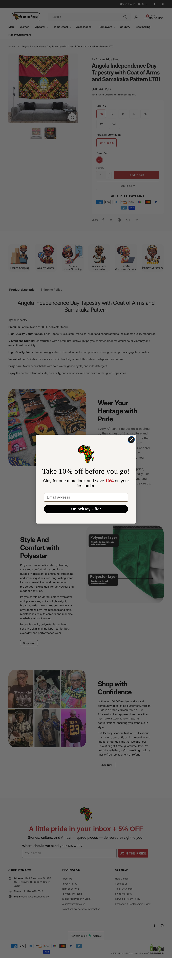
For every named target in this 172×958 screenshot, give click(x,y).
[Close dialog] (131, 439)
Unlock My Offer (86, 509)
